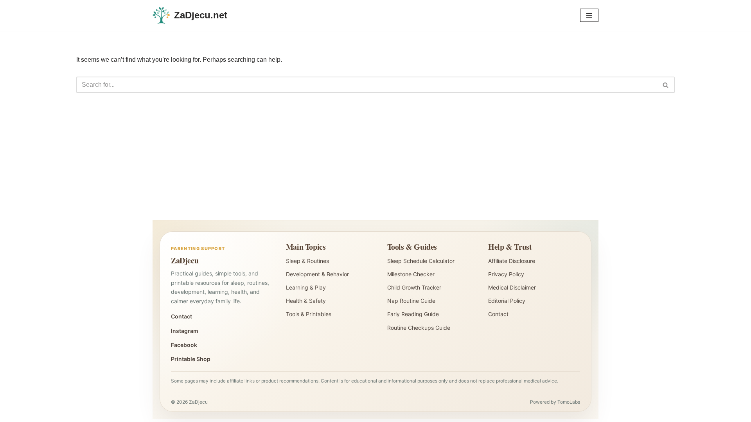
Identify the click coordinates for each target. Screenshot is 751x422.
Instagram (184, 330)
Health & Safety (306, 300)
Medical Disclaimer (512, 287)
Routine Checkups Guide (418, 327)
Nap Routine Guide (411, 300)
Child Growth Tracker (414, 287)
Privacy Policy (506, 274)
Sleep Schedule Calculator (421, 260)
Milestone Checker (411, 274)
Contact (181, 316)
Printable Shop (190, 359)
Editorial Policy (506, 300)
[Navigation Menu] (589, 15)
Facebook (184, 345)
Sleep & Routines (307, 260)
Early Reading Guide (413, 314)
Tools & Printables (308, 314)
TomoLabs (568, 402)
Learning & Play (306, 287)
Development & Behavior (317, 274)
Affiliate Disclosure (511, 260)
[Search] (666, 85)
